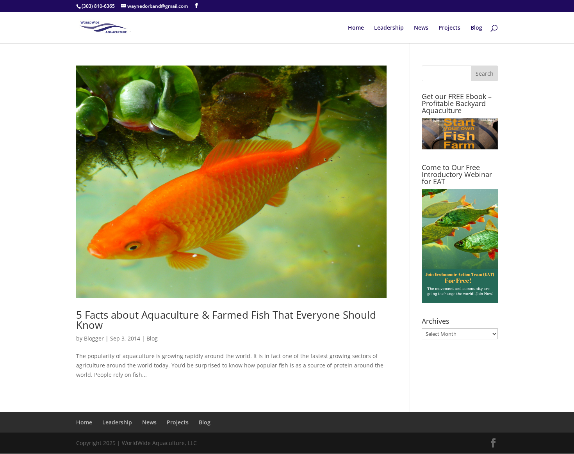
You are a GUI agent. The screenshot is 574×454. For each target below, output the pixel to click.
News (421, 28)
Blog (476, 28)
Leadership (389, 28)
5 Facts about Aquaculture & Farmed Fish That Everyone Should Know (226, 320)
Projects (449, 28)
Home (356, 28)
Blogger (94, 338)
